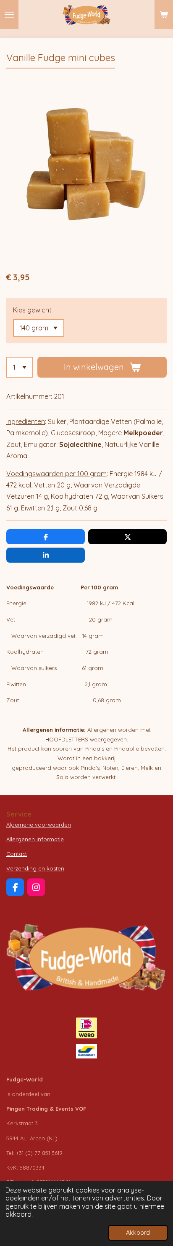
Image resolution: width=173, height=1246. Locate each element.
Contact (16, 853)
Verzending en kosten (35, 868)
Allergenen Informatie (35, 839)
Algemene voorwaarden (38, 824)
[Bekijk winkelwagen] (164, 14)
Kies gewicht (32, 310)
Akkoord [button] (138, 1232)
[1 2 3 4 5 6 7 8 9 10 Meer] (19, 367)
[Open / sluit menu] (9, 14)
